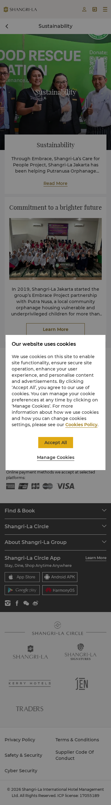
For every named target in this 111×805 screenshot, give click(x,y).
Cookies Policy (81, 424)
